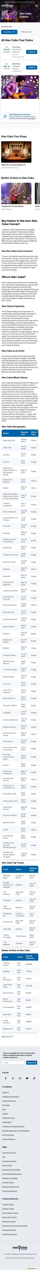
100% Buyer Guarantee (10, 1097)
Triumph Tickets (8, 1204)
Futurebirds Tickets (9, 1230)
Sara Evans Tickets (9, 1221)
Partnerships (6, 1122)
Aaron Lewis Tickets (9, 1217)
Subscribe (31, 1063)
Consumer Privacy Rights (11, 1170)
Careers (5, 1114)
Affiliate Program (8, 1118)
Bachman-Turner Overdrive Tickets (14, 1226)
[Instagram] (20, 1078)
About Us (5, 1092)
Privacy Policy (7, 1165)
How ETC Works (8, 1182)
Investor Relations (8, 1139)
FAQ (3, 1157)
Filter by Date (26, 32)
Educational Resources (10, 1187)
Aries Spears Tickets (9, 1234)
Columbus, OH (9, 32)
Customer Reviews (9, 1101)
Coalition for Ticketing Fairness (13, 1126)
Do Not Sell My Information (12, 1174)
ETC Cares (6, 1105)
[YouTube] (27, 1078)
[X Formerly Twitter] (12, 1078)
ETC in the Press (8, 1135)
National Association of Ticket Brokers (16, 1131)
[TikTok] (34, 1078)
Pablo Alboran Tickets (10, 1213)
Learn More (31, 118)
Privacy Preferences (9, 1191)
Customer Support (9, 1153)
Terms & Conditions (9, 1161)
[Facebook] (5, 1078)
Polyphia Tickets (8, 1209)
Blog (4, 1109)
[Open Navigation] (36, 6)
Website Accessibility (10, 1178)
